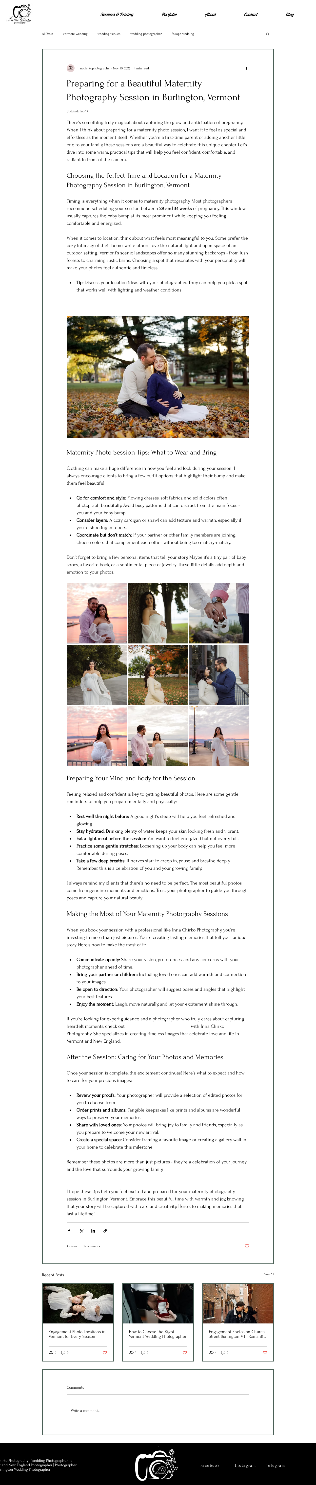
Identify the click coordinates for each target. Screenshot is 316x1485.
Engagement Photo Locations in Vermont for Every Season (77, 1334)
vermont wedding (75, 34)
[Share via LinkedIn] (93, 1230)
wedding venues (109, 34)
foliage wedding (183, 34)
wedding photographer (146, 34)
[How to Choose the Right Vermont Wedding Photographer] (158, 1303)
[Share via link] (105, 1230)
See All (269, 1274)
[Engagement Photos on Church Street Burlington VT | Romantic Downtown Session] (238, 1303)
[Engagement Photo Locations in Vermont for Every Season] (78, 1303)
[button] (116, 16)
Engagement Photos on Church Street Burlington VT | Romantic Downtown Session (237, 1334)
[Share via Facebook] (69, 1230)
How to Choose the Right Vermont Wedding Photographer (157, 1334)
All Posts (47, 34)
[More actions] (246, 68)
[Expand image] (97, 613)
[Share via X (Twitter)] (81, 1230)
